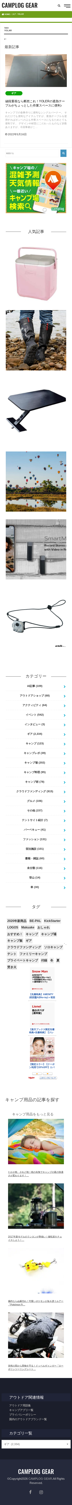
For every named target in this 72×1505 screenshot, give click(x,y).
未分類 (34, 867)
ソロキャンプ (53, 947)
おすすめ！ (15, 934)
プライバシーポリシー (22, 1414)
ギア (34, 733)
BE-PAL (35, 920)
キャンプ (35, 743)
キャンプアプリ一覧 (21, 1410)
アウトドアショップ (35, 695)
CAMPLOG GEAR (40, 1478)
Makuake (27, 927)
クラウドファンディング (34, 791)
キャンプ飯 (15, 940)
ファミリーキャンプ (33, 953)
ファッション (34, 839)
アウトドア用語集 (20, 1405)
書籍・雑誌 (34, 858)
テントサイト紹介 (35, 820)
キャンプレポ (35, 753)
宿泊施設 (35, 848)
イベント (35, 714)
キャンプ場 (34, 762)
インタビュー (35, 724)
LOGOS (12, 927)
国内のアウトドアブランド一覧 (28, 1419)
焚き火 (12, 967)
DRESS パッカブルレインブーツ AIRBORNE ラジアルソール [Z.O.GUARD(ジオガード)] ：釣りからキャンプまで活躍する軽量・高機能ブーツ (36, 376)
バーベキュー (35, 829)
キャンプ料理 (35, 772)
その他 (34, 810)
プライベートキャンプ (22, 960)
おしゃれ (43, 927)
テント (12, 953)
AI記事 (34, 685)
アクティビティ (34, 705)
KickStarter (52, 920)
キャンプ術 (34, 781)
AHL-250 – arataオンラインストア (36, 650)
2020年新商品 (16, 920)
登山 (34, 877)
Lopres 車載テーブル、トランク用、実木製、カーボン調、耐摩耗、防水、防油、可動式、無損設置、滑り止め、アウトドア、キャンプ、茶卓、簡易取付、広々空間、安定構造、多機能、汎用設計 (36, 447)
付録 (44, 960)
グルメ (34, 800)
